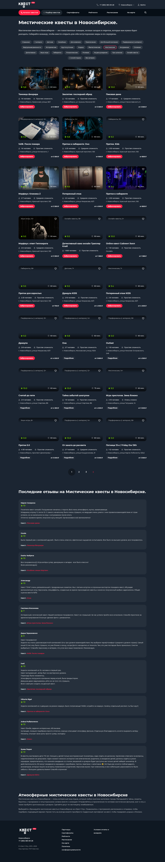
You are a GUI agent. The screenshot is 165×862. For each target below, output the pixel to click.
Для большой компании (109, 42)
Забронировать (26, 107)
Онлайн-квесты (132, 52)
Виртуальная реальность (32, 47)
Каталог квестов (30, 12)
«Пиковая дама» (33, 523)
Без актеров (90, 58)
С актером (38, 42)
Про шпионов (117, 52)
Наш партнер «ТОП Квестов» (29, 849)
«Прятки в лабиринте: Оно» (38, 711)
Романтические (72, 52)
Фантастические (94, 47)
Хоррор (81, 47)
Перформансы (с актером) (132, 42)
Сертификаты (73, 12)
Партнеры (66, 830)
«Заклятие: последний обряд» (39, 689)
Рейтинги (93, 12)
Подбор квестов (52, 12)
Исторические (51, 47)
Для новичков (76, 42)
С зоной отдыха (75, 58)
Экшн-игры (44, 52)
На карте (131, 12)
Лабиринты (57, 52)
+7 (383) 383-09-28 (26, 841)
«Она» (28, 598)
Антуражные (124, 47)
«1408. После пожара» (35, 653)
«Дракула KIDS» (32, 775)
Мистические (110, 47)
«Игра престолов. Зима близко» (39, 623)
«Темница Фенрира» (35, 545)
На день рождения (100, 52)
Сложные (137, 47)
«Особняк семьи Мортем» (37, 570)
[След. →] (93, 472)
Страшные (26, 42)
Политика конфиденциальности (71, 848)
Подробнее (69, 358)
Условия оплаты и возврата (101, 831)
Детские (50, 42)
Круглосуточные (67, 47)
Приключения (91, 42)
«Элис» (29, 739)
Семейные (62, 42)
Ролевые (86, 52)
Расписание (112, 12)
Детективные (30, 52)
